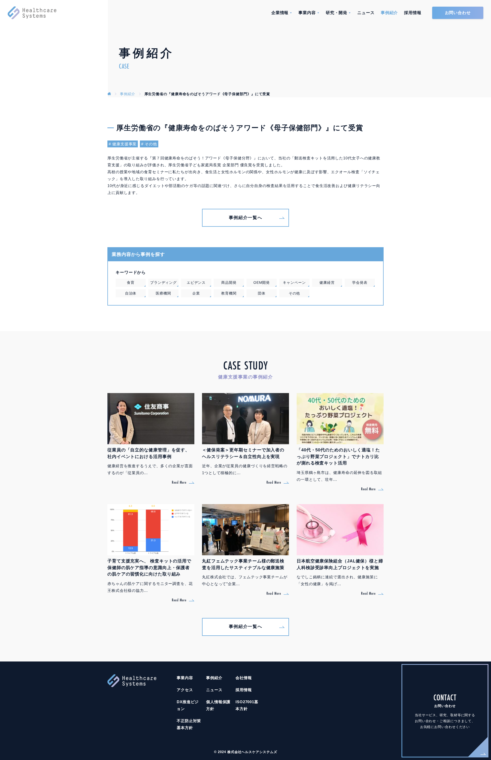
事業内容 (307, 12)
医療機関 (163, 293)
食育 (131, 282)
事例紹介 (389, 12)
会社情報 (244, 678)
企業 (196, 293)
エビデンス (196, 282)
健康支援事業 (124, 144)
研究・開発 (337, 12)
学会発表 (359, 282)
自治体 (131, 293)
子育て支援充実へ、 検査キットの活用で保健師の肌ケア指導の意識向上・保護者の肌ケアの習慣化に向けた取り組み (149, 568)
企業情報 (280, 12)
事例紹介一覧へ (245, 217)
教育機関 (229, 293)
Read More (179, 482)
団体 (261, 293)
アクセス (185, 690)
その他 (151, 144)
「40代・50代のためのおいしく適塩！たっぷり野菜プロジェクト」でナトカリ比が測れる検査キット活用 (338, 456)
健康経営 (327, 282)
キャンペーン (294, 282)
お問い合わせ (458, 12)
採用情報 (412, 12)
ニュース (366, 12)
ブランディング (163, 282)
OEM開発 (261, 282)
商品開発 (229, 282)
